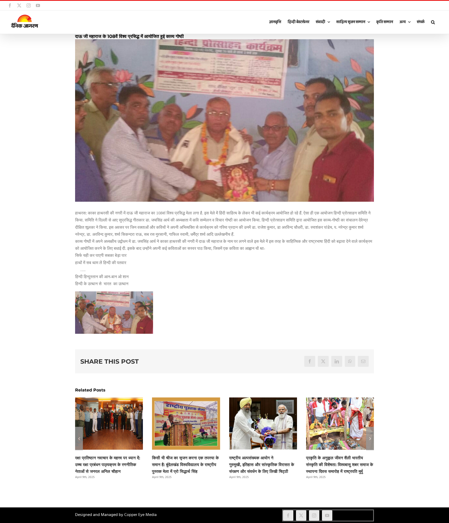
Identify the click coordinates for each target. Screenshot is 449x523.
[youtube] (327, 515)
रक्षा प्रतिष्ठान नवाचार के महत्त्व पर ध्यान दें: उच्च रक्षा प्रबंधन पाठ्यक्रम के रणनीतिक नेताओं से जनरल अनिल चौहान (107, 464)
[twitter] (301, 515)
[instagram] (314, 515)
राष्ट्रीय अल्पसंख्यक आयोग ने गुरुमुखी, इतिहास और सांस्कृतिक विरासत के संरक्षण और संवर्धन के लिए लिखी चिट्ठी (261, 464)
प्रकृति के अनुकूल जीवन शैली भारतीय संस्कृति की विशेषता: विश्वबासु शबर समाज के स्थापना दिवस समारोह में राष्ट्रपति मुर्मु (339, 464)
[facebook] (288, 515)
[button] (433, 22)
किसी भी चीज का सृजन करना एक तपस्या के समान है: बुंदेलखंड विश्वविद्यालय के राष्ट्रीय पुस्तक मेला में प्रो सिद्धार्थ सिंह (185, 464)
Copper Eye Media (140, 515)
